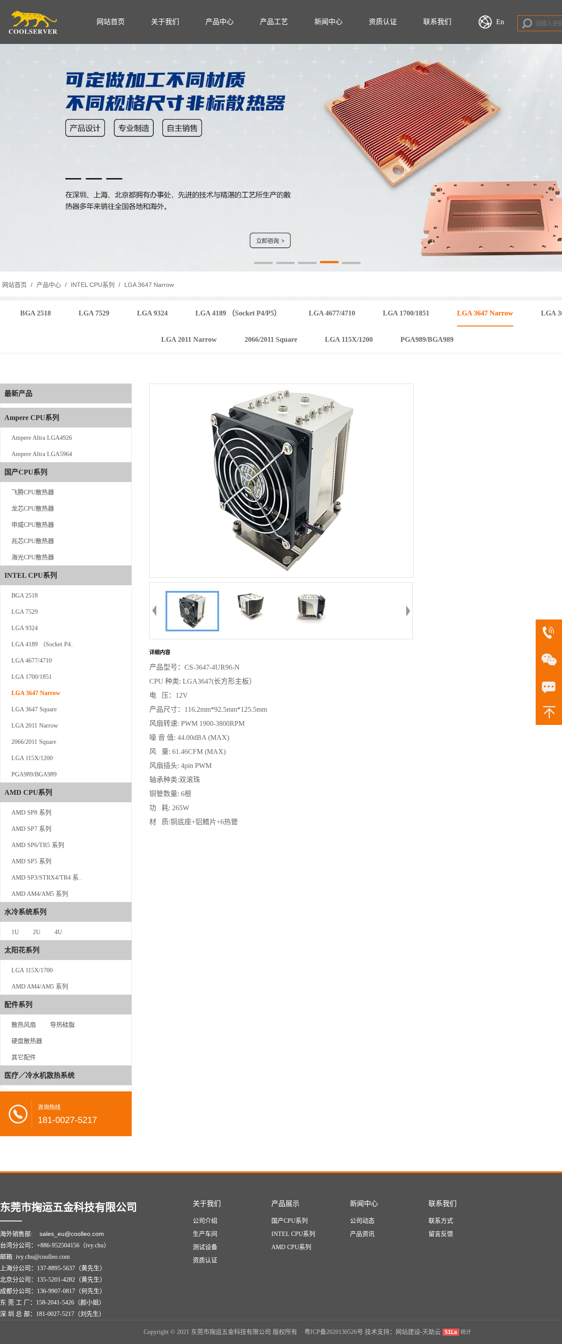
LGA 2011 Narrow (34, 725)
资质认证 (383, 21)
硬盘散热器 (26, 1041)
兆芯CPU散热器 (32, 541)
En (500, 21)
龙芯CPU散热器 (32, 508)
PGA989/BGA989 (34, 774)
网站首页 (111, 21)
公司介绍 (205, 1220)
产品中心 (219, 21)
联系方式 (441, 1220)
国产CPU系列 (289, 1220)
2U (36, 932)
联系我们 (437, 21)
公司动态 (362, 1220)
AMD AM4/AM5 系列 (39, 894)
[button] (263, 263)
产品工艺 (274, 21)
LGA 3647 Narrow (148, 284)
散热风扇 (23, 1025)
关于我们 (165, 21)
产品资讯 (362, 1234)
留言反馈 (441, 1234)
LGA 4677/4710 (31, 660)
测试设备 (205, 1247)
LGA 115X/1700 (32, 970)
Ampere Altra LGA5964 (41, 454)
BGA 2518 (24, 595)
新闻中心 (328, 21)
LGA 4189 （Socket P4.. (42, 644)
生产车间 (205, 1234)
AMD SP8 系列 (31, 812)
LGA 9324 (24, 628)
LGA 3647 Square (34, 709)
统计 (466, 1332)
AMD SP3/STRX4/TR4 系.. (46, 877)
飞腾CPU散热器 (32, 492)
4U (58, 932)
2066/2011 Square (33, 742)
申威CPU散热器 (32, 525)
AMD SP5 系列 (31, 861)
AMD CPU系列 (291, 1247)
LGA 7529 (24, 612)
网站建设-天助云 (418, 1332)
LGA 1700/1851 (31, 677)
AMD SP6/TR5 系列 (37, 845)
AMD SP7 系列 (31, 829)
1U (15, 932)
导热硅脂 (62, 1025)
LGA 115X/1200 (32, 758)
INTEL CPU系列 (92, 284)
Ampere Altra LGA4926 (41, 438)
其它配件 (23, 1057)
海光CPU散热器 (32, 557)
